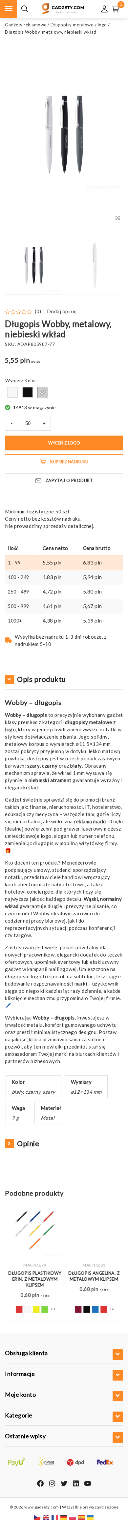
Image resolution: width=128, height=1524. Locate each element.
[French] (55, 1516)
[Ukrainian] (90, 1516)
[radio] (12, 392)
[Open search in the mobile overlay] (24, 9)
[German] (64, 1516)
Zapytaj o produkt (69, 480)
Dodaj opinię (62, 311)
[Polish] (72, 1516)
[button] (110, 266)
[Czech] (37, 1516)
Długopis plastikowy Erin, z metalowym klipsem (34, 1279)
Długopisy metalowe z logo (79, 24)
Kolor (30, 380)
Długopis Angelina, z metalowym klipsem (93, 1276)
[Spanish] (81, 1516)
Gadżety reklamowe (26, 24)
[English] (46, 1516)
